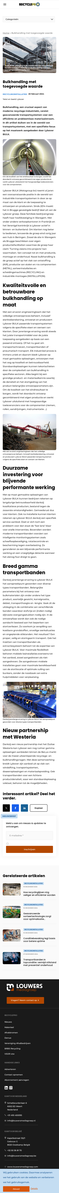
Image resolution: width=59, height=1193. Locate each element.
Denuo (8, 1038)
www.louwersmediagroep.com (22, 1167)
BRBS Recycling (12, 1048)
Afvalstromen (11, 1032)
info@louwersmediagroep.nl (21, 1120)
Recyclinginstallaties (15, 94)
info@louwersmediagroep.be (21, 1156)
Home (6, 33)
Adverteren (10, 1069)
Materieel (9, 1027)
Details (34, 1188)
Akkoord (16, 1189)
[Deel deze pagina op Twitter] (6, 808)
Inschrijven (29, 849)
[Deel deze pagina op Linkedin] (24, 808)
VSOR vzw (10, 1054)
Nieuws (8, 1022)
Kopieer (39, 808)
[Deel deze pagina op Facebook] (15, 808)
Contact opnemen (14, 1074)
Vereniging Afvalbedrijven (18, 1043)
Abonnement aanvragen (17, 1080)
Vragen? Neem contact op (24, 1000)
